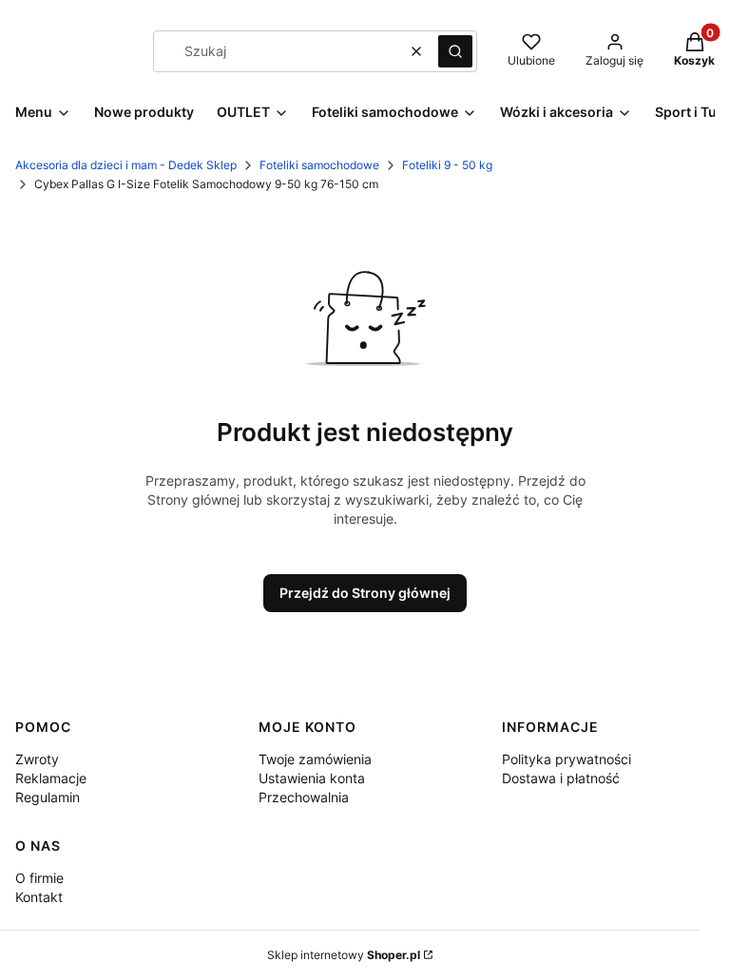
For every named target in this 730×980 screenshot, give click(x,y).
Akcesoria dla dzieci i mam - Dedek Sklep (126, 165)
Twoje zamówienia (315, 759)
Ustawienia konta (312, 778)
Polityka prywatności (566, 759)
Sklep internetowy (343, 955)
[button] (455, 51)
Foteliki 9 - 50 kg (447, 165)
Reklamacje (50, 778)
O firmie (39, 878)
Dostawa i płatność (561, 778)
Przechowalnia (304, 797)
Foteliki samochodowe (319, 165)
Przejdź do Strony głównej (365, 593)
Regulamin (47, 797)
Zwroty (37, 759)
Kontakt (39, 897)
